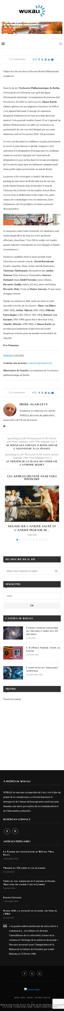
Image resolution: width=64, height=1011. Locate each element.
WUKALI (8, 355)
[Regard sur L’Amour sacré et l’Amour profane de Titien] (32, 504)
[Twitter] (15, 831)
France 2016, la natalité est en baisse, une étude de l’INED (30, 912)
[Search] (60, 44)
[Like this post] (36, 59)
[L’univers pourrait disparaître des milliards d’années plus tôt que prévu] (13, 633)
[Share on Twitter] (42, 59)
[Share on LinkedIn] (49, 59)
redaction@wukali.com (40, 363)
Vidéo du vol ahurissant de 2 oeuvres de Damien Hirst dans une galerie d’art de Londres (29, 883)
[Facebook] (7, 831)
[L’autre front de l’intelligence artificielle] (13, 672)
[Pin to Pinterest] (46, 59)
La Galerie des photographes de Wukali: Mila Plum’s (28, 853)
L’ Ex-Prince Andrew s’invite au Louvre (43, 649)
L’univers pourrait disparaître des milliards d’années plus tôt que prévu (42, 631)
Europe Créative (12, 898)
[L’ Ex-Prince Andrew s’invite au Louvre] (13, 652)
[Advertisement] (32, 733)
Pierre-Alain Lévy (34, 404)
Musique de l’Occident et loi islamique (24, 868)
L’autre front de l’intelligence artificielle (42, 669)
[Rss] (39, 973)
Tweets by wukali (12, 699)
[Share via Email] (52, 59)
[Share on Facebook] (39, 59)
